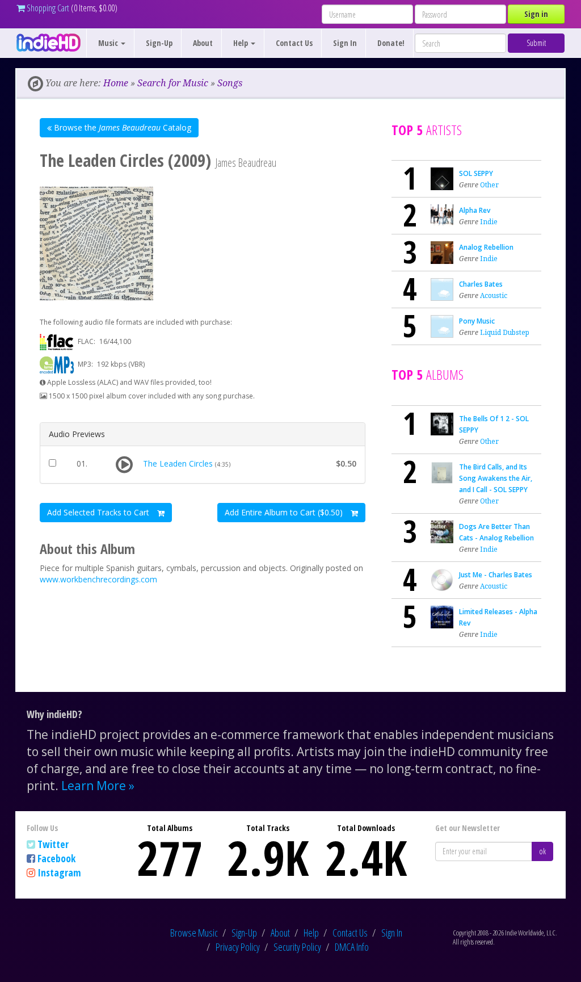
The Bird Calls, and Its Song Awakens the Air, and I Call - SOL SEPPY (495, 478)
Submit (536, 42)
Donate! (391, 42)
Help (311, 932)
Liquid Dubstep (504, 332)
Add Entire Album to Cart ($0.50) (285, 512)
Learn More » (97, 786)
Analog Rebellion (486, 247)
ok (542, 851)
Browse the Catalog (121, 127)
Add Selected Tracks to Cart (99, 512)
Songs (229, 83)
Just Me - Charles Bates (495, 575)
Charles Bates (481, 284)
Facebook (56, 858)
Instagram (59, 872)
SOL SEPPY (476, 173)
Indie (489, 221)
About (203, 42)
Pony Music (477, 321)
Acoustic (493, 295)
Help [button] (241, 42)
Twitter (53, 844)
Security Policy (297, 947)
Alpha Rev (474, 210)
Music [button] (109, 42)
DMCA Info (352, 947)
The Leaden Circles (178, 463)
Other (489, 185)
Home (115, 83)
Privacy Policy (238, 947)
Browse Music (194, 932)
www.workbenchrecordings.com (98, 579)
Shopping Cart (47, 8)
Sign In (345, 42)
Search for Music (172, 83)
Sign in (536, 14)
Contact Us (294, 42)
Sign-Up (159, 42)
